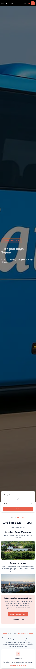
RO (25, 3)
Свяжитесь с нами (18, 619)
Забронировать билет (18, 614)
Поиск (18, 509)
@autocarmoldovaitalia (18, 665)
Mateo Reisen (7, 3)
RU (29, 3)
